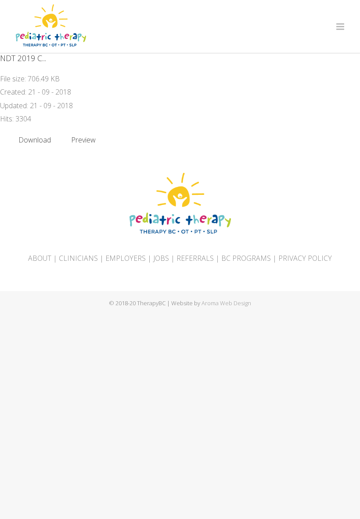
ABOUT (39, 258)
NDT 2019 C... (23, 58)
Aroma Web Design (226, 303)
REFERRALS (195, 258)
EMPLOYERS (125, 258)
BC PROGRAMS (246, 258)
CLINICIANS (78, 258)
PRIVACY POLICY (305, 258)
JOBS (161, 258)
